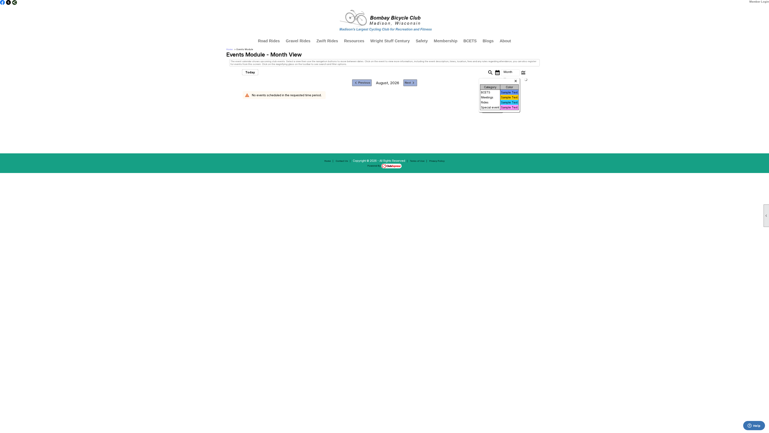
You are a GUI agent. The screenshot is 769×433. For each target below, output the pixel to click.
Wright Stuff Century (390, 41)
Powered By (374, 165)
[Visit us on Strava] (8, 2)
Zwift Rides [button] (327, 41)
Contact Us (342, 161)
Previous (361, 82)
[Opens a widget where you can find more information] (754, 426)
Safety (422, 41)
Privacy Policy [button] (437, 161)
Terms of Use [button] (417, 161)
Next (410, 82)
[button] (510, 72)
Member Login (759, 1)
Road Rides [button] (269, 41)
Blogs (488, 41)
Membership (445, 41)
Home (229, 49)
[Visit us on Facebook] (2, 2)
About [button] (505, 41)
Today (250, 72)
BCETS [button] (470, 41)
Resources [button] (354, 41)
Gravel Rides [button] (298, 41)
